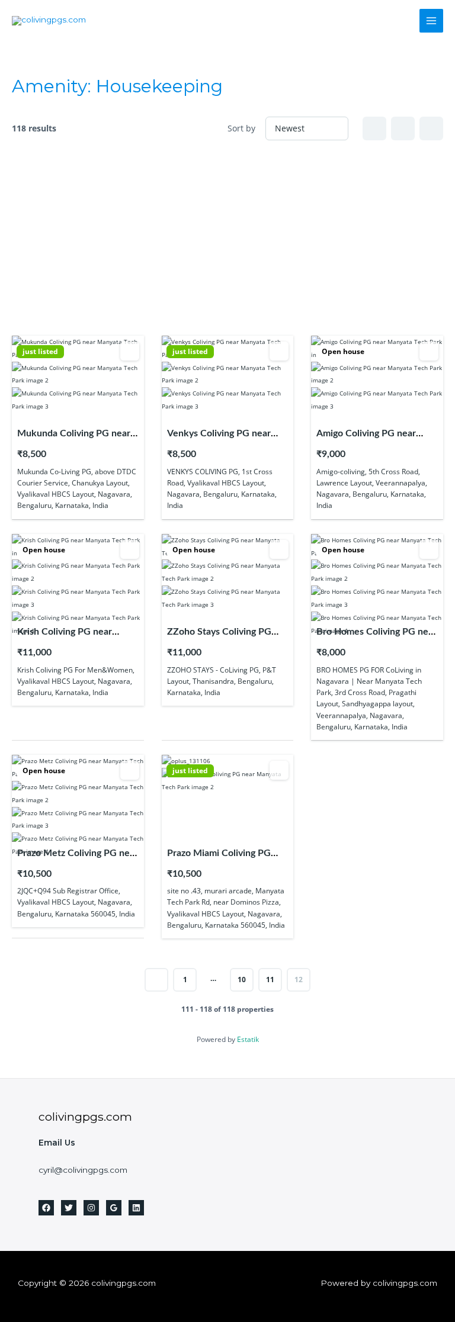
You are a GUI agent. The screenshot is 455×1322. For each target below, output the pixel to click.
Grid (374, 128)
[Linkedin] (136, 1207)
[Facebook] (46, 1207)
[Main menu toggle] (431, 21)
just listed (40, 351)
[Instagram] (91, 1207)
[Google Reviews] (113, 1207)
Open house (343, 351)
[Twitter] (68, 1207)
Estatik (248, 1039)
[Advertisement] (227, 238)
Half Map (431, 128)
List (403, 128)
